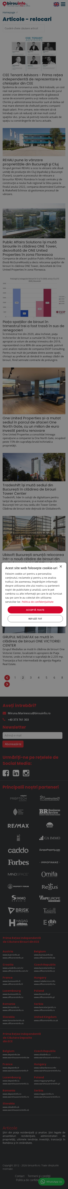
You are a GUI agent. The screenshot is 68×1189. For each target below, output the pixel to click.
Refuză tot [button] (35, 618)
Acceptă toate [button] (35, 609)
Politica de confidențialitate (38, 601)
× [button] (60, 566)
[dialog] (34, 594)
